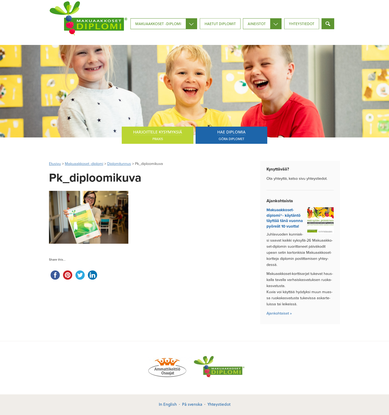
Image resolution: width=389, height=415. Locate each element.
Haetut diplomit (220, 23)
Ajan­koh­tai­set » (279, 313)
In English (168, 404)
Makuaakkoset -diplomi (158, 23)
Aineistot (257, 23)
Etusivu (55, 164)
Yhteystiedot (301, 23)
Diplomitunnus (119, 164)
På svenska (192, 404)
